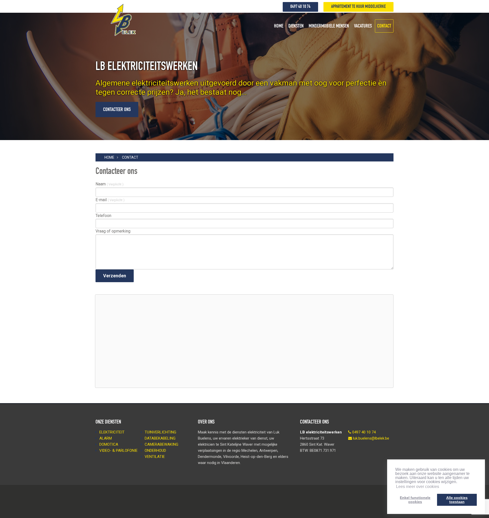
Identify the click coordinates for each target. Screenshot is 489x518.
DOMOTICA (108, 444)
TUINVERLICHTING (160, 432)
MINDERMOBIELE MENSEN (329, 26)
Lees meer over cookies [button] (417, 486)
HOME (278, 26)
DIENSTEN (296, 26)
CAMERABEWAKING (161, 444)
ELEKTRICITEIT (112, 432)
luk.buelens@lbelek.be (371, 438)
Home (109, 157)
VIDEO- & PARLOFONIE (118, 450)
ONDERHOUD (155, 450)
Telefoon (103, 215)
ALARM (105, 438)
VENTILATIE (155, 456)
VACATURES (363, 26)
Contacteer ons (117, 110)
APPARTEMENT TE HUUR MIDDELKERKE (358, 7)
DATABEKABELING (160, 438)
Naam (110, 184)
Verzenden (114, 275)
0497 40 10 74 (300, 7)
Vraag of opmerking (113, 231)
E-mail (110, 199)
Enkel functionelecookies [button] (415, 500)
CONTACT (384, 26)
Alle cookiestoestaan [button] (457, 500)
